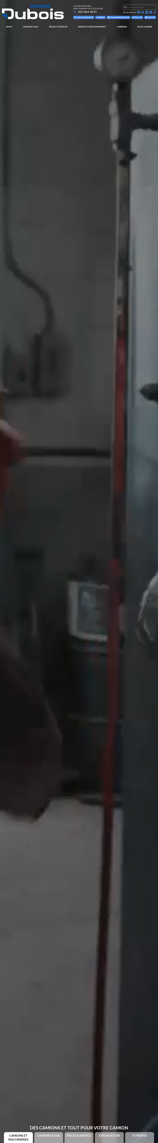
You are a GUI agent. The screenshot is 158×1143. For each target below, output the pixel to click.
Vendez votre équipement (92, 26)
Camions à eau (30, 26)
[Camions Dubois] (33, 12)
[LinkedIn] (150, 12)
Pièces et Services (58, 26)
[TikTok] (154, 12)
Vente (9, 26)
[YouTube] (142, 12)
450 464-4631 (87, 11)
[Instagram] (146, 12)
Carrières (122, 26)
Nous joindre (145, 26)
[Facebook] (138, 12)
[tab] (18, 1137)
